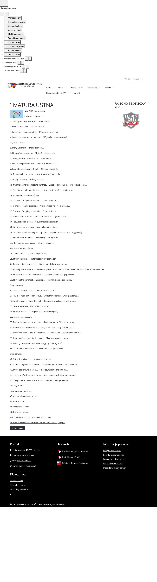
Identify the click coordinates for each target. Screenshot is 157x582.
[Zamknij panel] (6, 14)
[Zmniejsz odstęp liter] (21, 71)
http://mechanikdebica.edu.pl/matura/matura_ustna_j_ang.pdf (37, 422)
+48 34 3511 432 (27, 455)
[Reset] (2, 14)
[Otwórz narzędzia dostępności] (4, 3)
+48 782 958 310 (24, 460)
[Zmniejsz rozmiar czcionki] (19, 63)
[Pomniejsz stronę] (26, 59)
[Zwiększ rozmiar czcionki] (22, 63)
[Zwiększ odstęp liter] (25, 71)
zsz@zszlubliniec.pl (27, 466)
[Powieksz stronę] (30, 59)
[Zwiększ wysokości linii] (27, 67)
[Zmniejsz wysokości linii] (23, 67)
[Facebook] (10, 494)
